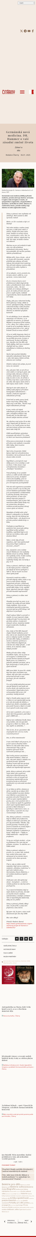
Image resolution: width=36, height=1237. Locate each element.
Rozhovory (5, 1207)
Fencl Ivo (19, 1193)
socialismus (16, 1207)
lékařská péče (7, 963)
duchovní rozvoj (9, 1193)
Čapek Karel (22, 1209)
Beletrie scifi (6, 1187)
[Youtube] (29, 31)
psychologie (19, 1205)
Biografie (11, 1189)
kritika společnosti (19, 1197)
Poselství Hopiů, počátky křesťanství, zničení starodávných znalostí (18, 1170)
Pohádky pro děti (16, 1202)
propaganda (6, 1205)
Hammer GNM (25, 961)
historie (24, 1193)
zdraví (14, 963)
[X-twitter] (21, 31)
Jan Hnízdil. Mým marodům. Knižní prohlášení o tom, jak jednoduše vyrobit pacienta (16, 1157)
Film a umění (8, 953)
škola (3, 1211)
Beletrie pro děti (11, 1184)
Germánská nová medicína (11, 961)
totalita (4, 1209)
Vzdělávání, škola (10, 946)
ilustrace (7, 1196)
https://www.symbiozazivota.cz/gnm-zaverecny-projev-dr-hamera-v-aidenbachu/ (19, 925)
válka (17, 1209)
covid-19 (18, 1191)
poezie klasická (9, 1200)
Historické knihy (10, 949)
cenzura (5, 1191)
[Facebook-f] (32, 31)
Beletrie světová (18, 1186)
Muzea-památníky (10, 956)
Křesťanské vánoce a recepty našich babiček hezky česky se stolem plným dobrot (17, 1058)
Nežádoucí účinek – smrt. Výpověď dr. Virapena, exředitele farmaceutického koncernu (17, 1107)
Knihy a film (31, 1196)
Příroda (25, 1205)
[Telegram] (25, 31)
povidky (31, 1203)
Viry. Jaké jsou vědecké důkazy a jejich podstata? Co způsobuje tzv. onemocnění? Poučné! (16, 1177)
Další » (21, 1162)
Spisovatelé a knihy (24, 1207)
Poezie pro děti (19, 1200)
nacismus (31, 1198)
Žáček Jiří (7, 1211)
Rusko (10, 1207)
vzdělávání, (10, 1209)
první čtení (13, 1205)
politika (26, 1203)
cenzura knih (12, 1191)
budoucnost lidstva (22, 1189)
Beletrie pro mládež (25, 1184)
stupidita (32, 1207)
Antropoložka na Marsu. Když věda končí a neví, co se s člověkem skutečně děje (16, 1009)
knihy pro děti (6, 1198)
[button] (17, 939)
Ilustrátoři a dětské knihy (22, 1196)
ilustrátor (13, 1196)
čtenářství (28, 1209)
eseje (14, 1193)
